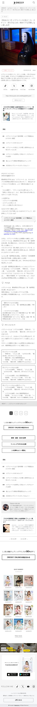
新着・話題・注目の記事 (18, 438)
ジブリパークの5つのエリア (14, 143)
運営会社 (5, 695)
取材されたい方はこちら (29, 695)
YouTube (23, 89)
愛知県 (5, 16)
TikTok (5, 89)
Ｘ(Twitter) (14, 89)
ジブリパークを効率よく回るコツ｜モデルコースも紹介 (20, 155)
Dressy (18, 2)
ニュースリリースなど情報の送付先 (18, 693)
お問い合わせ (18, 700)
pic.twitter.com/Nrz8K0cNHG (18, 231)
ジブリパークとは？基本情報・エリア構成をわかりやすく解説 (20, 137)
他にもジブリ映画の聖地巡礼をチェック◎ (18, 161)
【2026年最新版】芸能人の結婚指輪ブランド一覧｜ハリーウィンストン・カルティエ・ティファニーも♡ (18, 520)
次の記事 (24, 539)
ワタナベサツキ (15, 503)
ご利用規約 (10, 695)
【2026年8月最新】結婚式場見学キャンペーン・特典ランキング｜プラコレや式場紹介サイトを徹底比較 (18, 108)
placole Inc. (17, 705)
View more (18, 636)
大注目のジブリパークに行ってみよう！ (18, 165)
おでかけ (10, 8)
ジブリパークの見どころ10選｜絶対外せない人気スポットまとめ (20, 148)
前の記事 (12, 539)
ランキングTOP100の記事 (18, 444)
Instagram (32, 89)
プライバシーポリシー (18, 695)
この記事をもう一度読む (18, 450)
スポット (16, 8)
